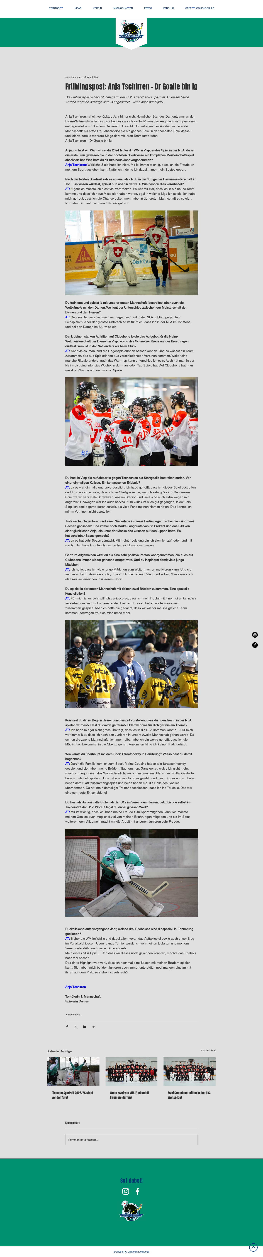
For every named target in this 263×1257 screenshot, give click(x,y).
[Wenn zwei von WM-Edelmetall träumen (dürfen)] (132, 1071)
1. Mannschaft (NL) (71, 53)
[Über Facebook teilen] (67, 1026)
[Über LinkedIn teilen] (84, 1026)
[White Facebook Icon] (137, 1191)
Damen (95, 53)
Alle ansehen (208, 1050)
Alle (49, 53)
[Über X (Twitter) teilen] (75, 1026)
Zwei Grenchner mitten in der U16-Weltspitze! (189, 1095)
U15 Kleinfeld (139, 53)
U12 (183, 53)
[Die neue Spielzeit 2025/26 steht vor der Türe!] (73, 1071)
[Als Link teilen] (93, 1026)
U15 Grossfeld (164, 53)
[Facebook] (255, 645)
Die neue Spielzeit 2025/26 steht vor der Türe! (72, 1095)
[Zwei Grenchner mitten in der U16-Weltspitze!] (190, 1071)
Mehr (196, 53)
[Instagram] (255, 635)
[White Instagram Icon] (125, 1191)
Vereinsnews (115, 53)
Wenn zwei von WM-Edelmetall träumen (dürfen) (129, 1095)
